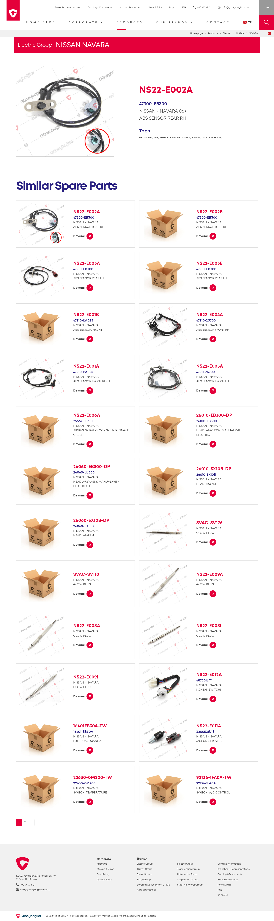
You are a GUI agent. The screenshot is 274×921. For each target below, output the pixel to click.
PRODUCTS (130, 22)
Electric (227, 33)
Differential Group (187, 874)
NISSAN (240, 33)
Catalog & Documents (100, 7)
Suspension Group (187, 879)
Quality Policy (104, 879)
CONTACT (218, 22)
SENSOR (164, 137)
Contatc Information (229, 863)
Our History (103, 874)
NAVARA (196, 137)
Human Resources (130, 7)
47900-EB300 (213, 137)
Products (213, 33)
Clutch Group (144, 869)
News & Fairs (155, 7)
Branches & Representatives (234, 869)
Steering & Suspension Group (153, 884)
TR (250, 22)
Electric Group (35, 44)
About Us (102, 863)
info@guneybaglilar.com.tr (236, 7)
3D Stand (223, 895)
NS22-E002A (145, 137)
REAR (173, 137)
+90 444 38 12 (203, 7)
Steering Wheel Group (190, 884)
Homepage (196, 33)
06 (203, 137)
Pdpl (171, 7)
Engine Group (145, 863)
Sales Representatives (67, 7)
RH (178, 137)
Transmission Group (188, 869)
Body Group (144, 879)
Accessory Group (146, 890)
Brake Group (144, 874)
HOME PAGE (41, 22)
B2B (184, 7)
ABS (156, 137)
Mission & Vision (105, 869)
